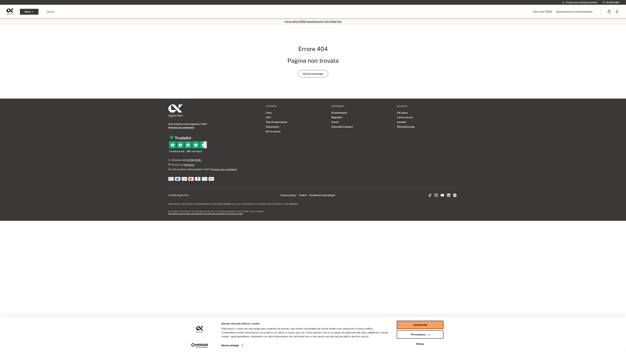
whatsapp (189, 164)
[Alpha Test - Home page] (10, 11)
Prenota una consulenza (224, 169)
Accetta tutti (420, 324)
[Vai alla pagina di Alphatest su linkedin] (448, 195)
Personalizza (418, 334)
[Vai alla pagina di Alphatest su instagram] (436, 195)
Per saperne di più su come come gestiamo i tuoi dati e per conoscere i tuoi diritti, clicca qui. (205, 214)
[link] (617, 11)
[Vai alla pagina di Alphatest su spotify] (455, 195)
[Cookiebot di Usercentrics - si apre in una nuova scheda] (200, 345)
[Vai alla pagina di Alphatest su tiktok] (430, 195)
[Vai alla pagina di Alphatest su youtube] (442, 195)
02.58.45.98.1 (194, 160)
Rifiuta (420, 344)
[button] (609, 11)
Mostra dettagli (230, 345)
